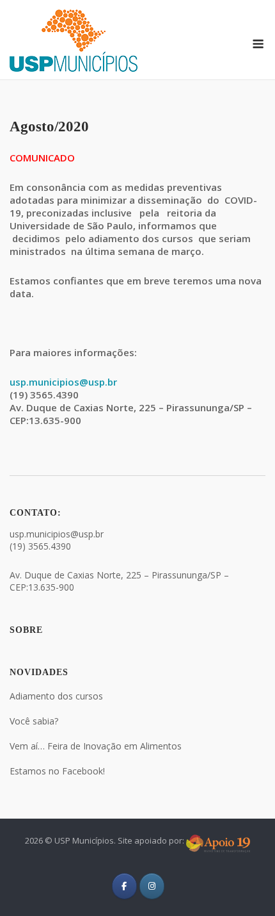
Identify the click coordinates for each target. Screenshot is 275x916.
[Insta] (151, 886)
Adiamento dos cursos (56, 696)
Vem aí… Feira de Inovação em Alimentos (96, 746)
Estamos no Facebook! (57, 771)
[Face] (124, 886)
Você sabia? (34, 721)
